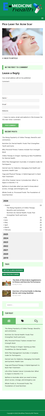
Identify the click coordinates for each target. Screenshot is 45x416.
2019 (5, 258)
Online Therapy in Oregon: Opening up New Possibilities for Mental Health (20, 348)
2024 (5, 238)
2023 (5, 242)
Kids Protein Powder (11, 274)
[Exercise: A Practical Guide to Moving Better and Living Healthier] (6, 295)
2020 (5, 254)
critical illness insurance (13, 270)
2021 (5, 250)
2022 (5, 246)
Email (4, 104)
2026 (5, 201)
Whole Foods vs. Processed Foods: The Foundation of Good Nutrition (18, 384)
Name (4, 98)
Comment (5, 81)
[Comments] (36, 321)
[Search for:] (22, 305)
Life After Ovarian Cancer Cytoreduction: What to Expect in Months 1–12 (22, 372)
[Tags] (22, 321)
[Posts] (9, 321)
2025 (5, 234)
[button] (42, 18)
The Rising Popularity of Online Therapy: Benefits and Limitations (21, 209)
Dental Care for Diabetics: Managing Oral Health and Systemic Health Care (22, 360)
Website (5, 111)
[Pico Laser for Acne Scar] (22, 54)
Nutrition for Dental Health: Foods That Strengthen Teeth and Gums (21, 213)
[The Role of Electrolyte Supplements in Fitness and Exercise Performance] (6, 284)
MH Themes (34, 413)
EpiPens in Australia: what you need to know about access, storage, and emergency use (20, 187)
